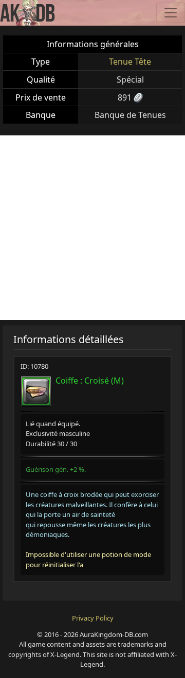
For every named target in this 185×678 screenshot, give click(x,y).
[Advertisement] (92, 227)
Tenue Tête (130, 61)
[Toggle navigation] (170, 13)
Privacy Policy (93, 618)
